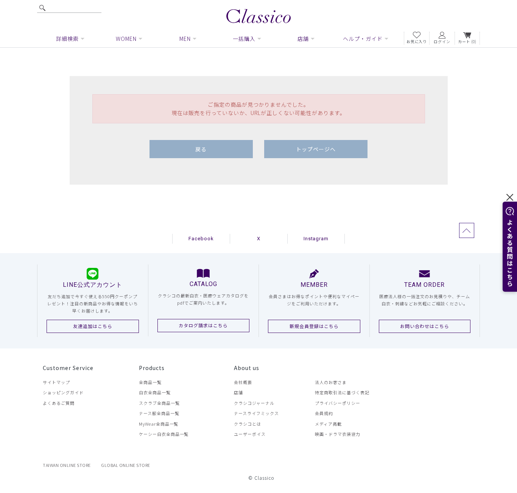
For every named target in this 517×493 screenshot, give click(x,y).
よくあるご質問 (59, 403)
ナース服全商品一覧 (159, 413)
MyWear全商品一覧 (159, 424)
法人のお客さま (331, 382)
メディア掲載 (328, 424)
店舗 (238, 392)
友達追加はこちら (92, 326)
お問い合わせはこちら (424, 326)
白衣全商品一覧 (155, 392)
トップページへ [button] (316, 149)
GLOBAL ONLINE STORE (125, 465)
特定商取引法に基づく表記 (342, 392)
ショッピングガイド (63, 392)
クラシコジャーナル (254, 403)
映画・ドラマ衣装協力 (337, 434)
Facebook (201, 238)
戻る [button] (201, 149)
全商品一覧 (150, 382)
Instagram (316, 238)
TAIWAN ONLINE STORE (67, 465)
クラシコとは (247, 424)
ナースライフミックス (256, 413)
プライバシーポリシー (337, 403)
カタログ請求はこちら (203, 325)
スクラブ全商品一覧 (159, 403)
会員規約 (324, 413)
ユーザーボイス (250, 434)
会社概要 (243, 382)
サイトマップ (56, 382)
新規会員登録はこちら (314, 326)
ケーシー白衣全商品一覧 (164, 434)
